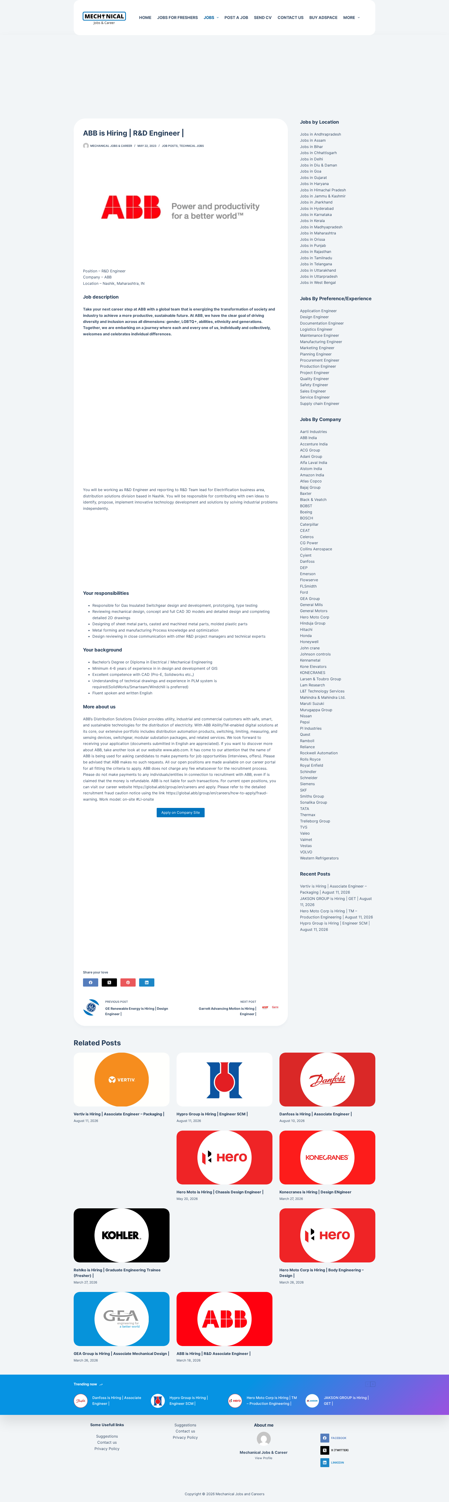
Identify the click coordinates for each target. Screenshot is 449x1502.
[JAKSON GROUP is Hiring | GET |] (312, 1401)
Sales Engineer (313, 391)
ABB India (308, 437)
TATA (304, 808)
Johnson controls (315, 654)
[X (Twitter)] (109, 982)
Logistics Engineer (316, 329)
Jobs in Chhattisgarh (318, 152)
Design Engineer (314, 316)
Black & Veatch (313, 499)
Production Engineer (318, 366)
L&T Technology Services (322, 691)
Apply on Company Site (180, 812)
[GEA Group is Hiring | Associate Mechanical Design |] (122, 1319)
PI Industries (311, 728)
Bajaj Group (310, 487)
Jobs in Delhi (311, 159)
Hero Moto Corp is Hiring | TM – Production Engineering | (272, 1400)
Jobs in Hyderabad (317, 208)
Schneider (309, 777)
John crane (310, 648)
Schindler (308, 771)
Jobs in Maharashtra (318, 233)
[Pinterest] (128, 982)
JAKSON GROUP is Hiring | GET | (329, 898)
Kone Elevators (313, 666)
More (349, 17)
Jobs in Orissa (312, 239)
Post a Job (236, 17)
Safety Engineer (314, 384)
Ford (304, 592)
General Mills (311, 604)
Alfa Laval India (313, 462)
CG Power (309, 542)
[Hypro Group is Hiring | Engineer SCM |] (224, 1080)
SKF (303, 790)
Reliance (307, 746)
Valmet (306, 839)
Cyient (305, 555)
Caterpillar (309, 524)
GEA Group (310, 598)
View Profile (263, 1458)
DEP (304, 567)
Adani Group (311, 456)
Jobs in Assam (313, 140)
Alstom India (311, 468)
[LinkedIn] (146, 982)
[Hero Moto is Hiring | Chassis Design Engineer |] (224, 1158)
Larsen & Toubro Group (320, 679)
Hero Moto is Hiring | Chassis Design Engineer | (220, 1192)
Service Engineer (315, 397)
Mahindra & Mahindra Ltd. (322, 697)
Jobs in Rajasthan (315, 251)
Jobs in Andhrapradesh (320, 134)
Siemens (307, 783)
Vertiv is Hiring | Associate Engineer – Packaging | (119, 1114)
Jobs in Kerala (312, 220)
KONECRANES (312, 672)
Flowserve (309, 579)
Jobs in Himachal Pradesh (323, 190)
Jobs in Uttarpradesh (318, 276)
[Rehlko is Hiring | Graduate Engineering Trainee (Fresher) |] (122, 1235)
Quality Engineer (314, 378)
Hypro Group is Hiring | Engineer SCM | (335, 923)
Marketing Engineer (317, 347)
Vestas (306, 845)
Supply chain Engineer (319, 403)
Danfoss (307, 561)
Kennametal (310, 660)
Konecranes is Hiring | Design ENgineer (315, 1192)
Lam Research (312, 685)
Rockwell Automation (319, 753)
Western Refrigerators (319, 858)
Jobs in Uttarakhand (318, 270)
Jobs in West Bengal (318, 282)
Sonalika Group (313, 802)
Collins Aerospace (316, 549)
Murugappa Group (316, 709)
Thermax (307, 814)
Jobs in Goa (310, 171)
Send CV (263, 17)
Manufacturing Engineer (321, 341)
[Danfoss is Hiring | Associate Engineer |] (327, 1080)
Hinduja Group (313, 623)
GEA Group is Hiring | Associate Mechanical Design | (121, 1353)
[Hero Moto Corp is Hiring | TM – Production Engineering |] (235, 1401)
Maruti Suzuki (312, 703)
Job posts (170, 146)
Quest (305, 734)
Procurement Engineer (319, 360)
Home (145, 17)
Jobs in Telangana (316, 264)
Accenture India (314, 444)
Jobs (209, 17)
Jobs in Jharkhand (316, 202)
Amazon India (312, 475)
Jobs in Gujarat (313, 177)
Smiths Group (312, 796)
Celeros (307, 536)
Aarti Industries (313, 431)
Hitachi (306, 629)
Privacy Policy (106, 1448)
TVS (303, 827)
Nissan (306, 716)
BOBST (306, 505)
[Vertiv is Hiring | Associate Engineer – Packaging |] (122, 1080)
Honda (306, 635)
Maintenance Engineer (319, 335)
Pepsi (305, 722)
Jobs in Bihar (311, 146)
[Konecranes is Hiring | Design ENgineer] (327, 1158)
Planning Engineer (316, 354)
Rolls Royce (310, 759)
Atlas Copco (311, 481)
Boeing (306, 512)
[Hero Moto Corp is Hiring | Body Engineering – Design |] (327, 1235)
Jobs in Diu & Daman (318, 165)
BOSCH (306, 518)
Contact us (291, 17)
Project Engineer (314, 372)
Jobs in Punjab (313, 245)
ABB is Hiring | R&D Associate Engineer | (214, 1353)
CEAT (305, 530)
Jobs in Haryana (314, 183)
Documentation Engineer (322, 323)
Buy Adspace (323, 17)
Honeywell (309, 641)
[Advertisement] (224, 70)
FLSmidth (308, 586)
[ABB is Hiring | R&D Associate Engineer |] (224, 1319)
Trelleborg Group (315, 821)
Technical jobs (191, 146)
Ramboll (307, 740)
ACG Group (310, 450)
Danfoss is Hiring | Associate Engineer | (315, 1114)
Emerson (307, 573)
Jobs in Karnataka (316, 214)
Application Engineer (318, 310)
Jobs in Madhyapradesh (321, 227)
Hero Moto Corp (314, 617)
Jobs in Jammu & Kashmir (323, 196)
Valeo (305, 833)
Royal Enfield (311, 765)
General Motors (313, 610)
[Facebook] (90, 982)
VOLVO (306, 852)
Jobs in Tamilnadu (316, 257)
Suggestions (107, 1436)
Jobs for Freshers (177, 17)
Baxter (305, 493)
